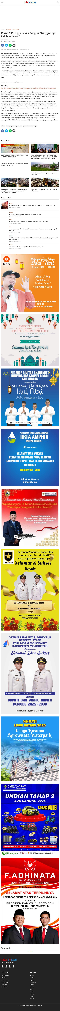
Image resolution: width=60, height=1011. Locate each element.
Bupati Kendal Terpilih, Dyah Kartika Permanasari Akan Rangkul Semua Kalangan (32, 205)
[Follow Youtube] (13, 966)
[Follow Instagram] (10, 966)
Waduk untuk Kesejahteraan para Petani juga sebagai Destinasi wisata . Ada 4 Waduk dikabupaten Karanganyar (14, 191)
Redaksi (3, 977)
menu (2, 2)
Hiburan (32, 984)
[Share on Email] (13, 45)
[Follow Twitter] (6, 966)
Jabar (10, 219)
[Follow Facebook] (3, 966)
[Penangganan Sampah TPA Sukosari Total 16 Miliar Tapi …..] (45, 182)
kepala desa (18, 126)
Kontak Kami (5, 987)
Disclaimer (4, 984)
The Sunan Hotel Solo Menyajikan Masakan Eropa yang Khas (26, 246)
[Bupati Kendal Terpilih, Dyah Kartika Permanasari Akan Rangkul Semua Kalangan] (4, 205)
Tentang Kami (5, 975)
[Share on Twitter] (6, 45)
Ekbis (10, 227)
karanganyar (10, 126)
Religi (31, 989)
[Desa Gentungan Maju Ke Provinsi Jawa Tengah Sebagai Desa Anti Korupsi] (15, 148)
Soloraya (32, 977)
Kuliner (11, 244)
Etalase (11, 212)
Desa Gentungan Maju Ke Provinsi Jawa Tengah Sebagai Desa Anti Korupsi (14, 155)
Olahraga (32, 994)
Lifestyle (32, 987)
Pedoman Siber (5, 980)
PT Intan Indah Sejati (28, 1005)
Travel (31, 996)
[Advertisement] (30, 16)
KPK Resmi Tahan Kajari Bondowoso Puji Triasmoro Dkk (25, 214)
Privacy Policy (5, 982)
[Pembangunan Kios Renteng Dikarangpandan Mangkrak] (45, 166)
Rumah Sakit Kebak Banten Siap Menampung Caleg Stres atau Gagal (28, 221)
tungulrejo (33, 126)
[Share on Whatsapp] (10, 45)
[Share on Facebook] (2, 45)
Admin (6, 40)
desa (3, 126)
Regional (32, 980)
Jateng (10, 203)
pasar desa (26, 126)
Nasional (32, 975)
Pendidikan (33, 982)
